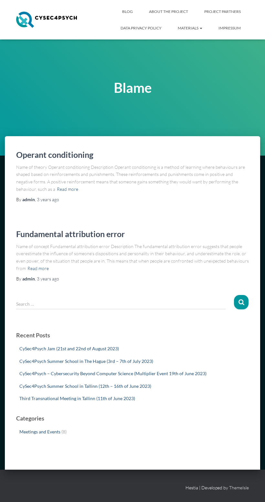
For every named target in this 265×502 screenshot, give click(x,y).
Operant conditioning (54, 154)
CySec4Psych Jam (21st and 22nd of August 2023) (69, 348)
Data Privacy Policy (141, 28)
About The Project (168, 11)
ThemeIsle (239, 487)
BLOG (127, 11)
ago (48, 199)
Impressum (229, 28)
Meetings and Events (39, 431)
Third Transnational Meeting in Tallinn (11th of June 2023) (77, 398)
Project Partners (222, 11)
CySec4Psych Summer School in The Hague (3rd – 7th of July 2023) (86, 361)
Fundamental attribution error (70, 234)
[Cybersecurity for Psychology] (46, 20)
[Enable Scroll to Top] (252, 489)
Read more (67, 189)
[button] (200, 28)
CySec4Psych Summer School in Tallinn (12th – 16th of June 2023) (85, 386)
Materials (188, 28)
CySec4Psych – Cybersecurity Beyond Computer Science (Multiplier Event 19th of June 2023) (113, 373)
